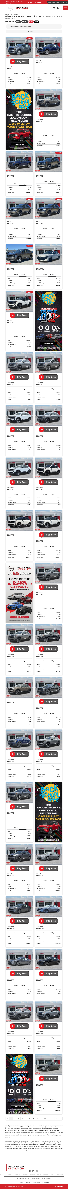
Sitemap (28, 1182)
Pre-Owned (8, 1174)
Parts (39, 1174)
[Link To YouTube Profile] (33, 1171)
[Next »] (60, 1118)
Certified (17, 1174)
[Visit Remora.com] (59, 1187)
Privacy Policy (36, 1182)
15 (52, 1118)
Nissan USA (60, 1174)
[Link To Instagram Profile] (36, 1171)
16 (56, 1118)
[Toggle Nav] (65, 8)
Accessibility (45, 1182)
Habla (52, 1174)
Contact (45, 1174)
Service (32, 1174)
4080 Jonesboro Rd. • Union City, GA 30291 (13, 2)
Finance (25, 1174)
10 (45, 1118)
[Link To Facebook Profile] (30, 1171)
